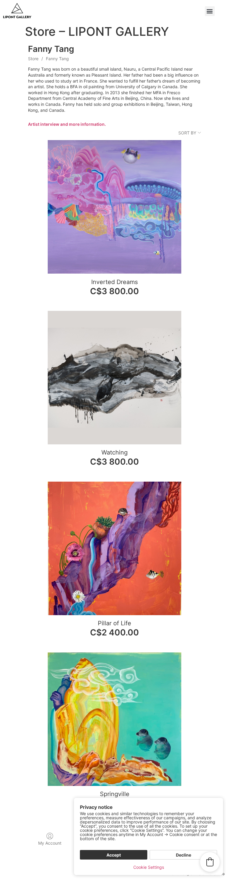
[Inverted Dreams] (114, 207)
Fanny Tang (57, 58)
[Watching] (114, 377)
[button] (210, 11)
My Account (49, 843)
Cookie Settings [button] (148, 867)
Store (33, 58)
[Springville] (114, 719)
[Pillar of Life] (114, 548)
